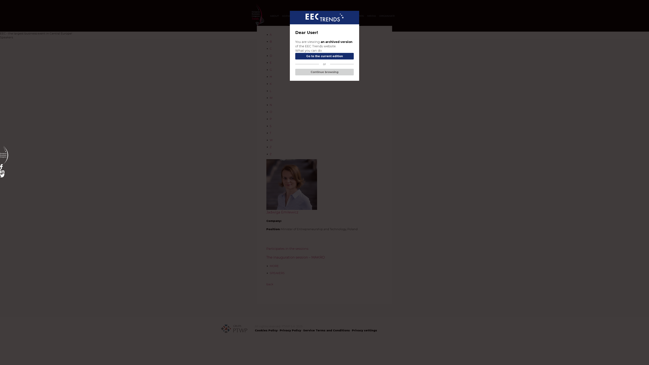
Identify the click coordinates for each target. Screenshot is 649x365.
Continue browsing (325, 72)
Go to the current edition (324, 56)
